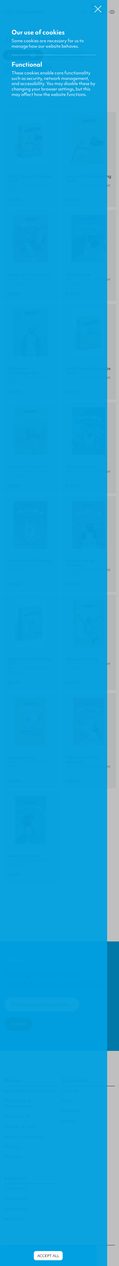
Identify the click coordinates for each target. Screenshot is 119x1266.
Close (98, 6)
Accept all (48, 1255)
